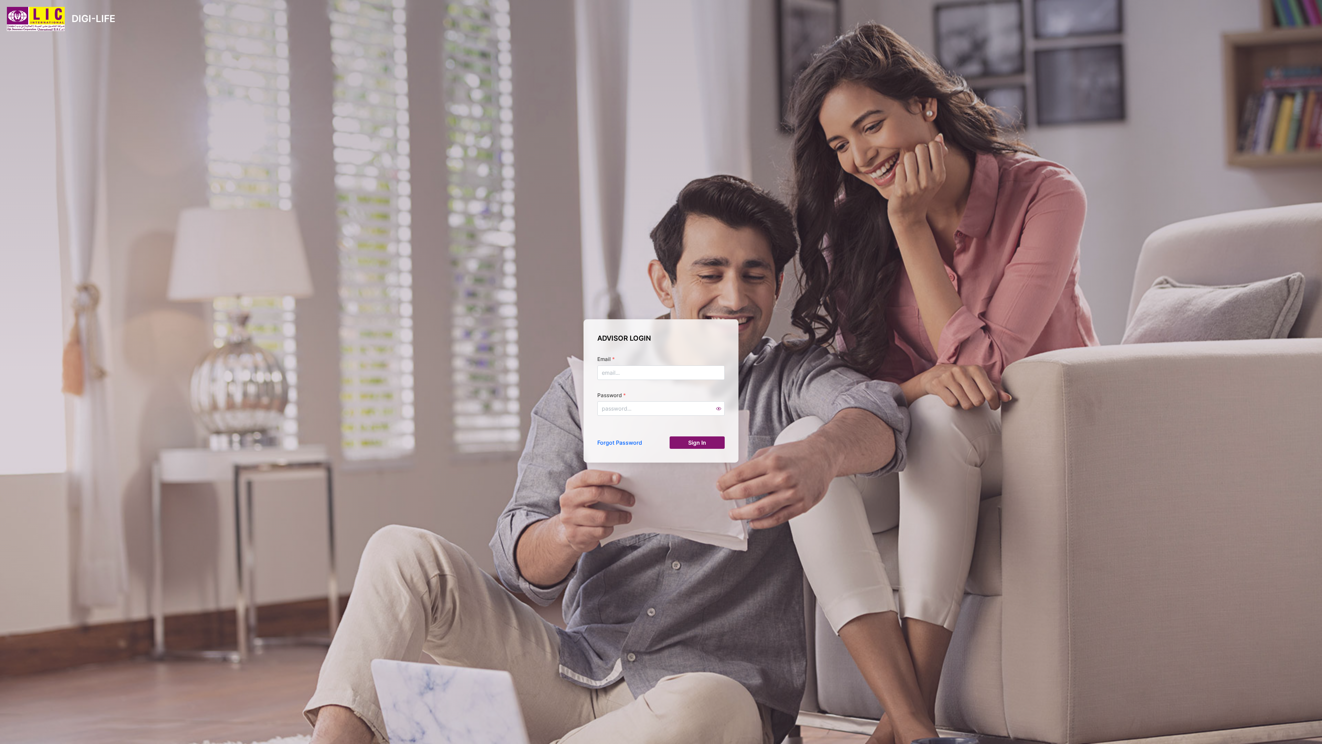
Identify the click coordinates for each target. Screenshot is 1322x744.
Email (606, 359)
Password (611, 395)
